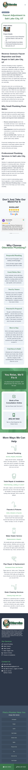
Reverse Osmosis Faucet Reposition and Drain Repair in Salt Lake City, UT (15, 38)
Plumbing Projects (5, 12)
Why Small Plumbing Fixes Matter (14, 42)
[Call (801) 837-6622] (21, 767)
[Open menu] (25, 5)
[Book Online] (7, 767)
